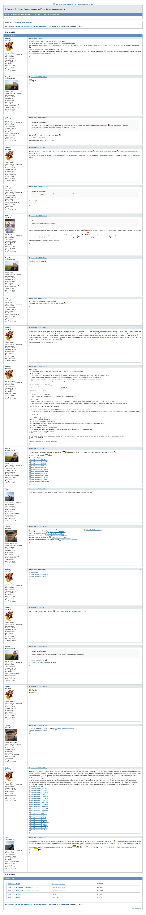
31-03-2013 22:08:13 (41, 768)
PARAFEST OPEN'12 (14, 883)
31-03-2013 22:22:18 (41, 837)
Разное (54, 894)
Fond (6, 489)
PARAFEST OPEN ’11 (14, 897)
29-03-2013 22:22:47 (41, 366)
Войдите (16, 22)
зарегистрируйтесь (27, 22)
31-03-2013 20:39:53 (41, 489)
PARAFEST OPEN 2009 (14, 894)
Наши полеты (56, 897)
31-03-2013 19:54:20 (41, 448)
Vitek (6, 117)
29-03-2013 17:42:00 (41, 298)
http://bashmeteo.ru (54, 847)
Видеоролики (15, 14)
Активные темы (9, 17)
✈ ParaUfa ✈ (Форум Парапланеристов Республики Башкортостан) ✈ (29, 26)
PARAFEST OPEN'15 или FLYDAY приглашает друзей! (23, 890)
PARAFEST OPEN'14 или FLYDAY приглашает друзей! (23, 887)
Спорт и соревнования (61, 26)
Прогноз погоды (26, 14)
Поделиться (32, 38)
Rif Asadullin (9, 216)
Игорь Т (7, 77)
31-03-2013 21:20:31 (41, 646)
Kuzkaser (8, 38)
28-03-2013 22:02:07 (41, 186)
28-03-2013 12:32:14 (41, 38)
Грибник (7, 526)
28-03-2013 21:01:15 (41, 117)
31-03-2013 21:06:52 (41, 607)
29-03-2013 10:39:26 (41, 215)
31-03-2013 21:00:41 (41, 526)
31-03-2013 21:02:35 (41, 569)
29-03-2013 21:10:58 (41, 327)
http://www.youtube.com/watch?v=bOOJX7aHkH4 (42, 662)
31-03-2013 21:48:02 (41, 686)
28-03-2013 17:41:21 (41, 77)
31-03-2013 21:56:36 (41, 725)
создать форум (136, 908)
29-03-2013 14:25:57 (41, 257)
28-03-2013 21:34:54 (41, 147)
